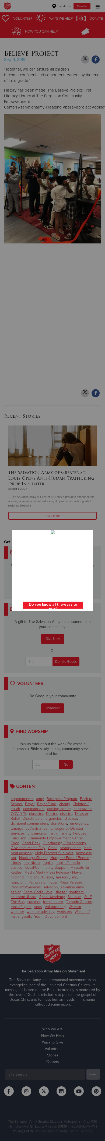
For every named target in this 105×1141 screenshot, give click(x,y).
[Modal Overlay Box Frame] (52, 570)
